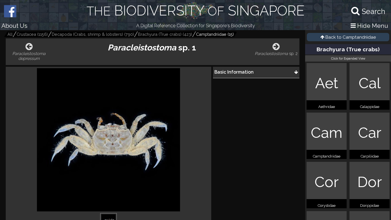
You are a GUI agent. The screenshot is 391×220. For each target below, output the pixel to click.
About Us (14, 25)
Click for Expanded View (348, 58)
